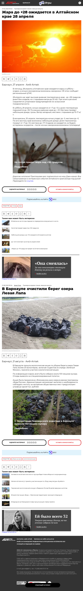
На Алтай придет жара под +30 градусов (38, 162)
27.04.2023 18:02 (7, 9)
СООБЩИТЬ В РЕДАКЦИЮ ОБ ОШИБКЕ (28, 544)
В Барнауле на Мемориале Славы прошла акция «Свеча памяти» (33, 502)
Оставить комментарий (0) (65, 189)
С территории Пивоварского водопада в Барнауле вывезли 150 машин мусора (44, 422)
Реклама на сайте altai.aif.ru (44, 539)
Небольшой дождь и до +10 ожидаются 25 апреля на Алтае (31, 235)
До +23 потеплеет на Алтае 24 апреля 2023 (25, 242)
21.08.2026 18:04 (7, 285)
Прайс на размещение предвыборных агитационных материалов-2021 (41, 541)
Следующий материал (42, 585)
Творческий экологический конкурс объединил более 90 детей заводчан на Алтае (39, 488)
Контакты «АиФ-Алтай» (24, 539)
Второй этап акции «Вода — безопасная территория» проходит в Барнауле (36, 495)
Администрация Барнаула (11, 350)
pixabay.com (6, 74)
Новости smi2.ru (9, 279)
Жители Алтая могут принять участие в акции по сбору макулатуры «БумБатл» (38, 481)
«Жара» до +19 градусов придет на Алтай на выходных (29, 248)
